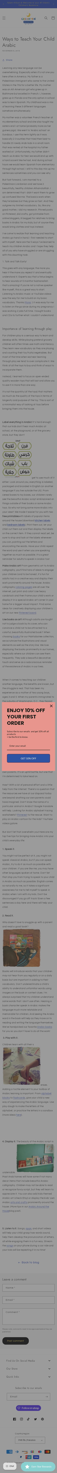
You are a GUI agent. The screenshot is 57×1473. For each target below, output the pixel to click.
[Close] (51, 706)
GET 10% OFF (28, 758)
